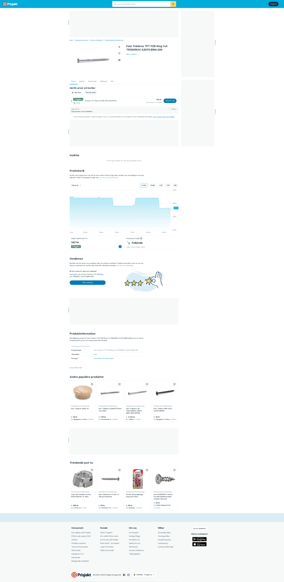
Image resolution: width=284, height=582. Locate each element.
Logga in (273, 4)
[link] (83, 401)
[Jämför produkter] (119, 60)
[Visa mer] (71, 101)
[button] (119, 46)
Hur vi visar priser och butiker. (164, 117)
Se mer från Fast (76, 368)
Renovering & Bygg (81, 40)
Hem (71, 40)
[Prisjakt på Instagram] (128, 575)
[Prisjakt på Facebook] (124, 575)
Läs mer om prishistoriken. (109, 178)
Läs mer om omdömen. (125, 265)
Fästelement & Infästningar (114, 40)
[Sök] (173, 4)
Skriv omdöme (131, 54)
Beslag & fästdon (97, 40)
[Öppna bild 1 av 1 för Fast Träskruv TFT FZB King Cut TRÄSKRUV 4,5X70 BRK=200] (93, 61)
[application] (124, 211)
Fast (95, 354)
